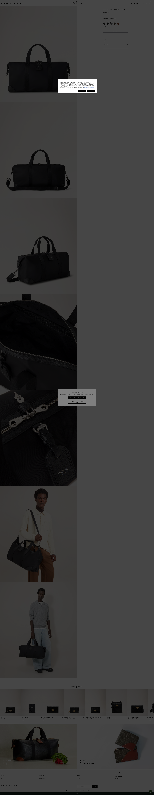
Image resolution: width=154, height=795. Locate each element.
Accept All (91, 90)
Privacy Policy (92, 87)
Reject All (82, 90)
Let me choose (64, 90)
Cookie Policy (86, 87)
